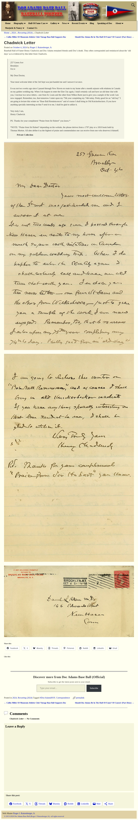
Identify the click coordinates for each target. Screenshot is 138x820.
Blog (92, 23)
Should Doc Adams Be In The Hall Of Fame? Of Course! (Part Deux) (104, 37)
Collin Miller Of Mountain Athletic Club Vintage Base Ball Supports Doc (35, 37)
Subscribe (94, 688)
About (118, 23)
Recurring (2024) (25, 33)
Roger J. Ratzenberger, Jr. (24, 813)
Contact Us (32, 28)
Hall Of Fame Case (37, 23)
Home (8, 23)
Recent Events (78, 23)
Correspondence (63, 698)
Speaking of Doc (104, 23)
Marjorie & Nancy (13, 28)
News (64, 23)
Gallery (53, 23)
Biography (18, 23)
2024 (13, 33)
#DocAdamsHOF (47, 698)
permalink (80, 698)
